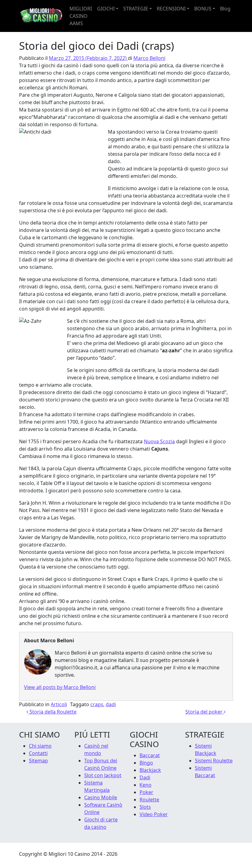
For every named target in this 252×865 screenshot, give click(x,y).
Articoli (59, 704)
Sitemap (38, 760)
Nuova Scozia (159, 441)
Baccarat (150, 755)
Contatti (38, 753)
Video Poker (154, 814)
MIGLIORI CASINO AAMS (80, 16)
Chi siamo (40, 745)
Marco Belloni (149, 58)
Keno (146, 784)
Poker (146, 792)
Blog (225, 8)
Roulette (149, 799)
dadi (111, 704)
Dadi (145, 777)
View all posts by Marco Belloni (60, 687)
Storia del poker (204, 711)
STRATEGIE (135, 8)
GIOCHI (106, 8)
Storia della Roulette (52, 711)
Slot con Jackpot (102, 775)
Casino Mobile (100, 797)
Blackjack (150, 770)
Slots (145, 807)
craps (96, 704)
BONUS (202, 8)
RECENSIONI (171, 8)
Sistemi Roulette (214, 760)
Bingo (146, 762)
